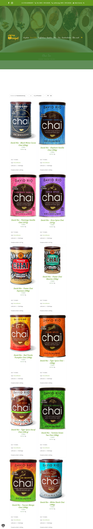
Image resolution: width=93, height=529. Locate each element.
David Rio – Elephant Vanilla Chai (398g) (52, 148)
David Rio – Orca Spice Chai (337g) (52, 221)
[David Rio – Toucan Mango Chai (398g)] (23, 460)
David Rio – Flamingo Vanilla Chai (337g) (23, 221)
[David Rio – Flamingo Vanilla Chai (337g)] (23, 175)
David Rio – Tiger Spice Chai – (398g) (52, 361)
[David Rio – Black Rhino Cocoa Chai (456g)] (23, 102)
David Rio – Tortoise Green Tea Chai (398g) (52, 434)
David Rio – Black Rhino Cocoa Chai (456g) (23, 144)
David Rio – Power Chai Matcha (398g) (52, 277)
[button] (84, 3)
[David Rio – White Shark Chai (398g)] (52, 460)
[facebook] (9, 3)
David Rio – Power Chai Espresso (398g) (23, 289)
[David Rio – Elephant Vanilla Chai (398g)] (52, 102)
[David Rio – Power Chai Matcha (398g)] (52, 247)
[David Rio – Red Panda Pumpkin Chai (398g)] (23, 315)
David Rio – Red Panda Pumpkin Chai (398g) (23, 356)
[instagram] (12, 3)
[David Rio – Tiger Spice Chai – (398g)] (52, 315)
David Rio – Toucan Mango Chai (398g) (23, 506)
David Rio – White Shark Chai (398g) (52, 503)
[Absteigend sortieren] (30, 95)
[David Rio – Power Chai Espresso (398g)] (23, 247)
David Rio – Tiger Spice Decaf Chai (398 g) (23, 430)
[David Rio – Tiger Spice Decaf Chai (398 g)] (23, 388)
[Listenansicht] (50, 95)
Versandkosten (17, 162)
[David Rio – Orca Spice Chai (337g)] (52, 175)
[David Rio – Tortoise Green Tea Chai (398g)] (52, 388)
